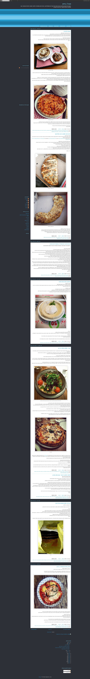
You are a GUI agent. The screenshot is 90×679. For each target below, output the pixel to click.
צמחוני (35, 625)
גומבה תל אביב (67, 31)
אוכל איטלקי (64, 130)
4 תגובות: (59, 470)
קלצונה (45, 237)
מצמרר (50, 496)
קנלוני (36, 130)
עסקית (44, 625)
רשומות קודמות (34, 629)
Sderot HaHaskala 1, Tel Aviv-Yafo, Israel (62, 626)
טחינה (55, 342)
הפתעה (60, 342)
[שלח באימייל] (56, 129)
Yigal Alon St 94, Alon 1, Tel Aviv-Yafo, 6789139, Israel (60, 131)
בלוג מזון (49, 625)
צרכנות (47, 237)
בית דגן (62, 342)
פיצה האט (49, 237)
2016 (69, 656)
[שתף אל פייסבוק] (53, 129)
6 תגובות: (59, 273)
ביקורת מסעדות (49, 130)
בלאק (67, 496)
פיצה (40, 130)
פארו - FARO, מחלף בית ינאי (64, 348)
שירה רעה (27, 217)
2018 (69, 653)
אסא (64, 342)
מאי (68, 643)
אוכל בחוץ (66, 4)
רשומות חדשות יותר (66, 629)
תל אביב (33, 130)
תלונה (43, 496)
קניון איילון (46, 496)
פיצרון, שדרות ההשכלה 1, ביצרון (63, 566)
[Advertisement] (45, 16)
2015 (69, 657)
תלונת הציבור (38, 496)
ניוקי (43, 471)
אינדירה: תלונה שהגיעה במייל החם (62, 503)
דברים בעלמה (27, 220)
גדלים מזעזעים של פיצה (52, 138)
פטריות (42, 130)
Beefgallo (26, 198)
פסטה (38, 130)
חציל (50, 471)
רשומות (69, 670)
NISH (27, 200)
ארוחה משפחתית (56, 471)
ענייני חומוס (50, 26)
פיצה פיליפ (45, 455)
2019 (69, 642)
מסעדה (45, 471)
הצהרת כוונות (56, 26)
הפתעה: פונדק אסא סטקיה (64, 281)
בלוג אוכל (45, 130)
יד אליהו (54, 237)
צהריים (44, 342)
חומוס (57, 342)
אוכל (67, 130)
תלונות (41, 496)
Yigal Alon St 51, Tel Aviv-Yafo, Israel (62, 238)
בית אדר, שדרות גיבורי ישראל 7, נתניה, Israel (61, 276)
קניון (48, 496)
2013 (69, 660)
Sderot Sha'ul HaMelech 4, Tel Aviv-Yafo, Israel (61, 561)
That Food (27, 213)
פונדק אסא (47, 342)
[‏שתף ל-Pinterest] (52, 129)
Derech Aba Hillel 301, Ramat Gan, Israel (62, 497)
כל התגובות (68, 672)
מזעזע (52, 496)
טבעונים (57, 496)
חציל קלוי (48, 471)
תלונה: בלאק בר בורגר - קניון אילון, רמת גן (61, 475)
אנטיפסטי (55, 130)
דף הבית (49, 629)
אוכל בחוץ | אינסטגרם (44, 26)
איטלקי (58, 130)
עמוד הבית (68, 26)
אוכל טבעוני (62, 625)
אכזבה (64, 237)
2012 (69, 661)
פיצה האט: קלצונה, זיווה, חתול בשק (62, 134)
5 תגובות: (59, 624)
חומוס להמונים (27, 229)
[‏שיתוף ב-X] (54, 129)
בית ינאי (52, 471)
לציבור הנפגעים (62, 26)
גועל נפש (65, 496)
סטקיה (50, 342)
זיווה (56, 237)
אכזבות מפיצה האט (62, 138)
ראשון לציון (41, 342)
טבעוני (46, 625)
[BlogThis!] (55, 129)
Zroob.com (27, 223)
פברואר (68, 650)
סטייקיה (53, 342)
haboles (26, 207)
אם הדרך (60, 471)
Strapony (26, 204)
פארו (41, 471)
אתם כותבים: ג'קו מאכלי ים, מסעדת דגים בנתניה (60, 244)
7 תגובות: (59, 495)
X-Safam (27, 228)
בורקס (62, 237)
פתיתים (28, 226)
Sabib (27, 202)
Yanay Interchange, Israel (64, 472)
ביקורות (53, 130)
